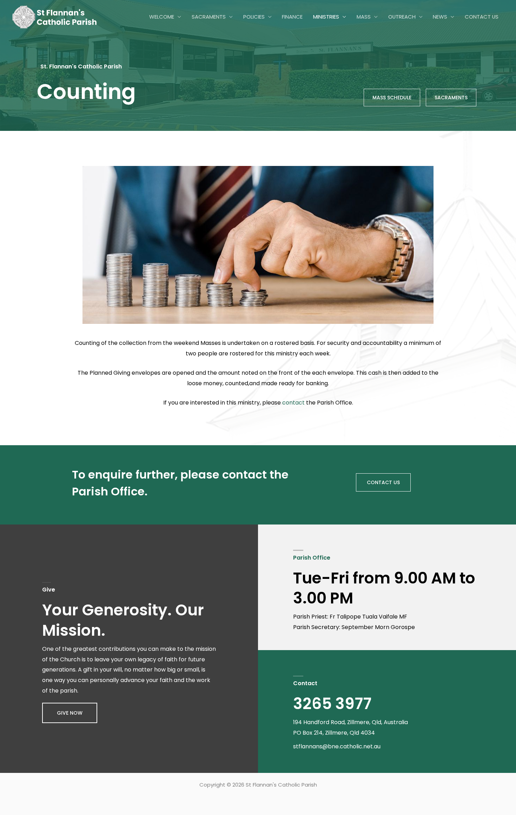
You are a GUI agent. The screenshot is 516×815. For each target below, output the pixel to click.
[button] (69, 713)
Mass (364, 16)
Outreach (402, 16)
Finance (292, 16)
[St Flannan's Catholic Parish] (54, 17)
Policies (254, 16)
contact (293, 403)
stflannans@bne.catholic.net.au (337, 746)
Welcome (161, 16)
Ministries (326, 16)
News (440, 16)
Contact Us (481, 16)
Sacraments (209, 16)
